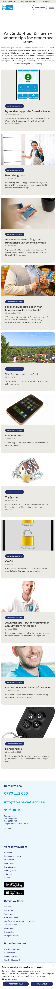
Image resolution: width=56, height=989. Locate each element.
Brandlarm (9, 860)
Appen (7, 878)
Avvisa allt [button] (42, 984)
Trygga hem (12, 497)
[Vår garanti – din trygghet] (28, 347)
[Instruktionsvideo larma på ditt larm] (28, 661)
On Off (9, 561)
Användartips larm (14, 106)
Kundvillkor (9, 932)
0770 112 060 (16, 793)
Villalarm (8, 874)
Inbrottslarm (10, 867)
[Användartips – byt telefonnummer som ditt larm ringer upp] (28, 596)
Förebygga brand (12, 960)
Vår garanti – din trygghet (21, 374)
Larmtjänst (9, 863)
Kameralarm (9, 953)
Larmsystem (10, 871)
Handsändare (13, 749)
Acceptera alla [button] (16, 984)
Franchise (8, 929)
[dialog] (28, 976)
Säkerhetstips (14, 435)
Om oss (7, 907)
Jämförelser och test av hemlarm (19, 921)
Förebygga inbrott (12, 956)
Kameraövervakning (13, 856)
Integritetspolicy (11, 936)
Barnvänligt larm (15, 175)
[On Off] (28, 535)
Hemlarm (8, 853)
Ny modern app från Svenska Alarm (28, 111)
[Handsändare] (28, 722)
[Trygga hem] (28, 470)
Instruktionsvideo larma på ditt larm (28, 687)
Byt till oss (8, 910)
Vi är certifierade (12, 918)
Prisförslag (40, 7)
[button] (28, 979)
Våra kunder (10, 914)
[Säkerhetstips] (28, 409)
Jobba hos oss (10, 925)
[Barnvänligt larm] (28, 149)
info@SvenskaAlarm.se (24, 802)
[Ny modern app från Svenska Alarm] (28, 85)
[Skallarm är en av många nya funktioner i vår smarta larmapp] (28, 213)
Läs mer (43, 976)
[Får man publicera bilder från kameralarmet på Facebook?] (28, 280)
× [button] (53, 966)
